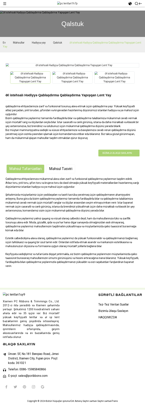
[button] (7, 77)
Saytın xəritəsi (90, 401)
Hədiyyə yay (39, 42)
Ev (4, 42)
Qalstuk (57, 42)
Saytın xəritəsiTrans (107, 401)
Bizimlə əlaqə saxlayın (117, 153)
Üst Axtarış (76, 401)
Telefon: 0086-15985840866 (27, 369)
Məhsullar (19, 42)
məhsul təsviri (60, 169)
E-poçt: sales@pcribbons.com (28, 376)
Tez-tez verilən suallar (113, 304)
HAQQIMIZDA (107, 317)
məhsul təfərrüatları (25, 169)
